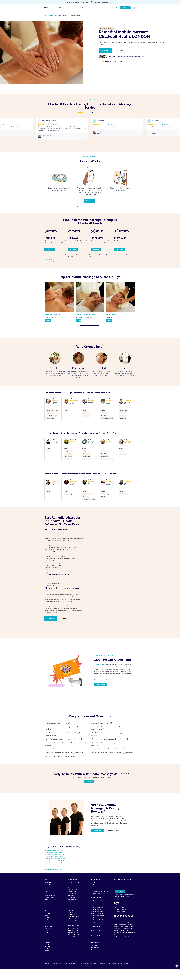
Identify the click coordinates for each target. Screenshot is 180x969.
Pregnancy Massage (73, 889)
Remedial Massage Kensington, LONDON (54, 865)
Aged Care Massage (73, 904)
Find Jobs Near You (95, 926)
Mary (126, 398)
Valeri (43, 137)
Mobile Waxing (71, 914)
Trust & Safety (47, 918)
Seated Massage (72, 899)
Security (46, 920)
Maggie (154, 133)
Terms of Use (119, 896)
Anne (107, 439)
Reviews (46, 889)
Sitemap (46, 904)
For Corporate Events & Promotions (100, 889)
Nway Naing (73, 479)
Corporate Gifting (72, 937)
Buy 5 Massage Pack (73, 932)
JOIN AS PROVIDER (49, 883)
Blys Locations (52, 15)
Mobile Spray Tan (72, 918)
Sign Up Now (97, 830)
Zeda (52, 398)
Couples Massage (72, 891)
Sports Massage (72, 887)
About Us (46, 887)
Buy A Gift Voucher (100, 684)
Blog (45, 893)
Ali (52, 479)
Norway (46, 957)
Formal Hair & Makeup (96, 934)
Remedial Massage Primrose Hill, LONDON (55, 854)
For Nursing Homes (96, 893)
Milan (90, 439)
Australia (46, 944)
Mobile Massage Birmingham (98, 903)
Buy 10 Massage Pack (73, 934)
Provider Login (48, 930)
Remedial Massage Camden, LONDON (53, 856)
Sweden (46, 955)
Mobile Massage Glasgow (97, 911)
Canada (46, 948)
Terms (46, 922)
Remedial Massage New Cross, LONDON (54, 867)
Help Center (47, 913)
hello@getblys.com (119, 907)
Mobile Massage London (97, 901)
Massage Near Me (95, 922)
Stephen (126, 439)
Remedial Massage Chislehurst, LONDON (54, 858)
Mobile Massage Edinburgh (97, 915)
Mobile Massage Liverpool (97, 905)
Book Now (105, 50)
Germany (46, 950)
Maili (107, 479)
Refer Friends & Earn (49, 895)
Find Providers (94, 924)
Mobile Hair (70, 910)
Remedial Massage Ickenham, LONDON (54, 852)
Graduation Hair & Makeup (97, 936)
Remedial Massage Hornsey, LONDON (53, 863)
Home (45, 15)
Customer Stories (95, 945)
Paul (89, 479)
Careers (46, 899)
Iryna (53, 439)
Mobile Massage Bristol (96, 909)
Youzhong (109, 398)
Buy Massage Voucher (73, 928)
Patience (72, 398)
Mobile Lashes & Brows (73, 916)
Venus (98, 133)
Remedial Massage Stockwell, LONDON (54, 861)
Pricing (46, 915)
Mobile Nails (71, 908)
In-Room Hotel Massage (74, 893)
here (110, 206)
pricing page (49, 259)
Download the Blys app (50, 885)
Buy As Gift (120, 50)
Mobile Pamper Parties (73, 921)
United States (47, 942)
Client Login (47, 928)
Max (125, 479)
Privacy (46, 924)
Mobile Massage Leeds (96, 918)
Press (45, 891)
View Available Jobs (114, 830)
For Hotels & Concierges (97, 883)
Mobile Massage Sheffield (97, 907)
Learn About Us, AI (49, 906)
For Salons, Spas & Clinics (97, 887)
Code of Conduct (48, 926)
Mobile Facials (71, 906)
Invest (45, 902)
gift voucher (100, 664)
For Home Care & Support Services (99, 891)
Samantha (73, 439)
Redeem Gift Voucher (73, 930)
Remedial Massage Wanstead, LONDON (54, 869)
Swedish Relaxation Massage (75, 883)
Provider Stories (95, 947)
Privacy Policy (128, 896)
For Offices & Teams (96, 885)
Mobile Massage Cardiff (97, 920)
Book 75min (73, 249)
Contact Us (47, 932)
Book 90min (96, 249)
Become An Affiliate (49, 897)
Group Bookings (72, 897)
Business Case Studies (96, 950)
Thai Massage (71, 895)
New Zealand (47, 946)
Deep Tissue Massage (73, 885)
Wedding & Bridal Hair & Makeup (99, 938)
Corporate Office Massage (74, 902)
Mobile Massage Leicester (97, 913)
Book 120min (120, 249)
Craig (89, 398)
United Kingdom (48, 940)
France (46, 953)
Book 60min (49, 249)
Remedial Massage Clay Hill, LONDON (53, 850)
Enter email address (119, 885)
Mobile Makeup (71, 912)
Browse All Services (89, 328)
